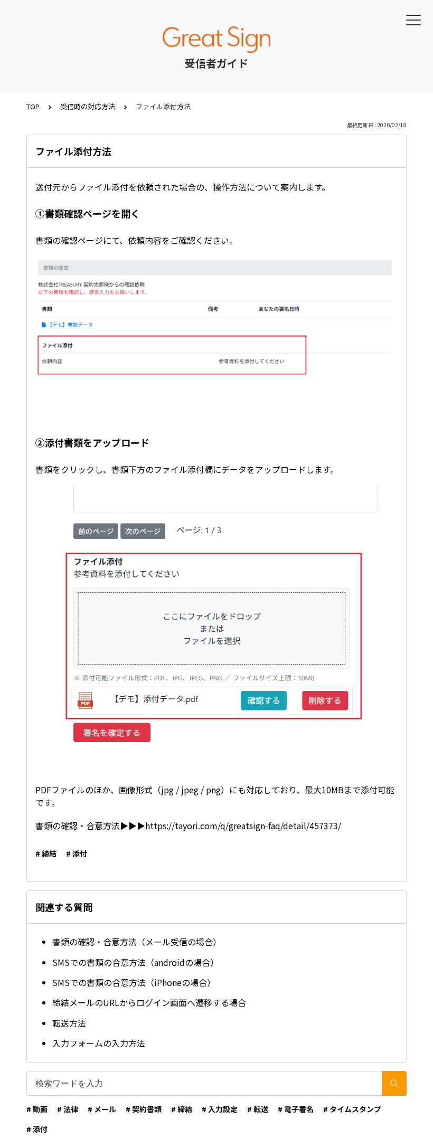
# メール (102, 1109)
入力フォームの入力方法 (98, 1043)
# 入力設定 (220, 1109)
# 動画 (37, 1109)
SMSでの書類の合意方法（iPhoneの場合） (133, 982)
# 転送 (257, 1109)
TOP (33, 106)
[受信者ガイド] (216, 39)
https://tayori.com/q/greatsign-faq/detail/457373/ (243, 825)
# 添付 (76, 853)
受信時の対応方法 (87, 106)
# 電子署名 (296, 1109)
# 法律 (67, 1109)
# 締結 (46, 853)
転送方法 (69, 1023)
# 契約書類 (144, 1109)
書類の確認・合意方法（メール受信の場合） (136, 941)
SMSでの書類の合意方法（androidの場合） (135, 962)
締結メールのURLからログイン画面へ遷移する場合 (149, 1002)
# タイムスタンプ (352, 1109)
